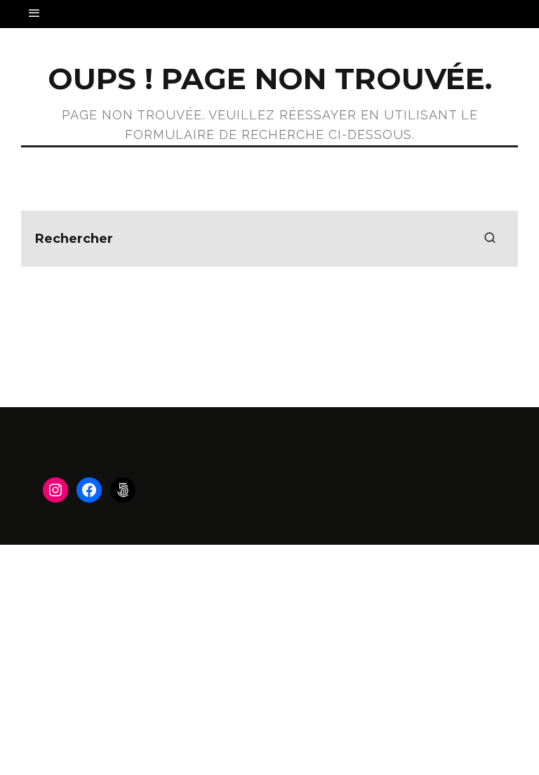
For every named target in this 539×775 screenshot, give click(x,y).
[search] (490, 239)
